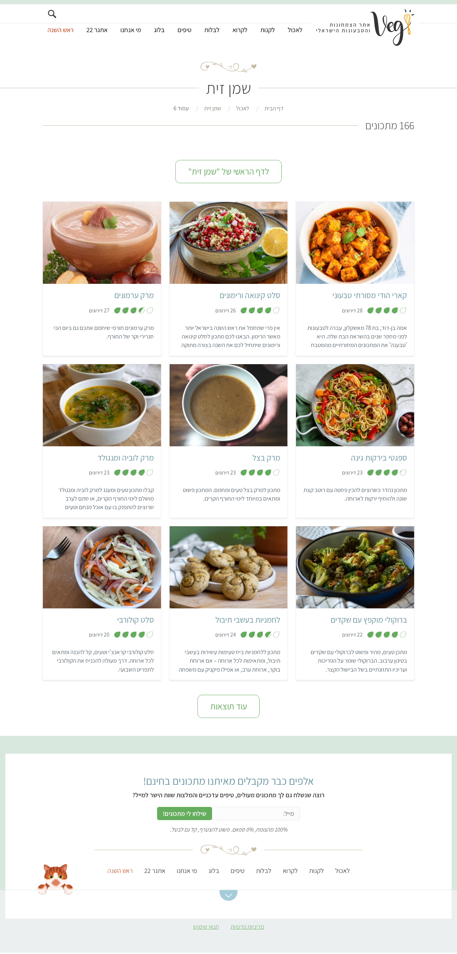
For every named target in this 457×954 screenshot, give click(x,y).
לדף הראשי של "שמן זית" (228, 171)
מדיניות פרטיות (247, 926)
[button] (228, 895)
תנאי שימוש (206, 926)
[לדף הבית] (365, 27)
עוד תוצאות (228, 706)
